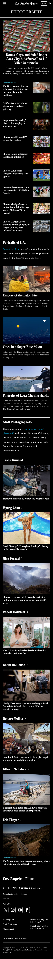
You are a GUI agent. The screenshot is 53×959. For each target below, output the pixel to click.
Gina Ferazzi (11, 558)
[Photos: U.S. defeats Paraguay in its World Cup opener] (41, 175)
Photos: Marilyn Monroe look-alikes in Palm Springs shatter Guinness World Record (16, 209)
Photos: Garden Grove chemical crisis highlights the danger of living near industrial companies (16, 226)
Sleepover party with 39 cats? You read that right (26, 499)
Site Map (6, 898)
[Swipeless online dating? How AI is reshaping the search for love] (41, 124)
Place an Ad (8, 929)
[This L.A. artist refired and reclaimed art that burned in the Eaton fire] (26, 632)
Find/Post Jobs (10, 924)
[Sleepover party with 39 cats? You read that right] (26, 480)
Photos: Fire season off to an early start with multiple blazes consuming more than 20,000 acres (25, 600)
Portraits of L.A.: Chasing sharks (26, 395)
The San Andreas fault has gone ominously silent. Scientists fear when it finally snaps (26, 863)
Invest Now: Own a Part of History (39, 927)
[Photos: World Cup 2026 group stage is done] (41, 141)
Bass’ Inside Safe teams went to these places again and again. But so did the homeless (26, 759)
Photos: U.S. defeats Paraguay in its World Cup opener (15, 173)
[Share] (44, 269)
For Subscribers (9, 82)
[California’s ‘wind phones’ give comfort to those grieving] (41, 107)
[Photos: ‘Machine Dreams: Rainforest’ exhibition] (41, 158)
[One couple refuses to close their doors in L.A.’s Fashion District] (41, 191)
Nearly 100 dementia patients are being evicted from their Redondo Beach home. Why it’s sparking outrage (25, 706)
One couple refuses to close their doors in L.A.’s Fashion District (16, 190)
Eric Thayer (11, 820)
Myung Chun (11, 508)
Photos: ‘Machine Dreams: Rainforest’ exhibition (15, 155)
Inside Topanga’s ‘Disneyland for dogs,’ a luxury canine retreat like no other (25, 548)
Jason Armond (13, 460)
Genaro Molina (13, 718)
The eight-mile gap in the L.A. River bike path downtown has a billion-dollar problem (25, 809)
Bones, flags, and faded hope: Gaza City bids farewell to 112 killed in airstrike (26, 59)
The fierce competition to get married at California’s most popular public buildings (15, 90)
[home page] (26, 3)
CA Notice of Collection (16, 950)
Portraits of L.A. (11, 249)
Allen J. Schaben (14, 769)
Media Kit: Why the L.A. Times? (39, 921)
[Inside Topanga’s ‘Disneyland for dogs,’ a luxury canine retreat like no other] (26, 528)
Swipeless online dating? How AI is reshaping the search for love (14, 123)
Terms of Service (35, 947)
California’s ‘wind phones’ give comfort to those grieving (15, 106)
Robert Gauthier (14, 612)
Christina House (14, 665)
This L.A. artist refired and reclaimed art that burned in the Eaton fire (24, 652)
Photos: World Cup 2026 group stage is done (15, 138)
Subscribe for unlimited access (15, 894)
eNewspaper (9, 920)
